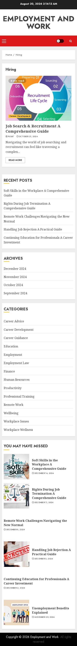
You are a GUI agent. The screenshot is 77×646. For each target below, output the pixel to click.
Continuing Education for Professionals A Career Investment (36, 581)
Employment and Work (38, 22)
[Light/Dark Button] (60, 41)
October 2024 (13, 285)
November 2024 (15, 277)
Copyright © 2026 (18, 637)
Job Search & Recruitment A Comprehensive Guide (33, 128)
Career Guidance (16, 338)
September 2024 (15, 293)
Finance (9, 371)
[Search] (70, 41)
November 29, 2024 (45, 617)
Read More (15, 160)
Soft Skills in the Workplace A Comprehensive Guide (49, 464)
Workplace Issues (16, 421)
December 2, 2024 (15, 588)
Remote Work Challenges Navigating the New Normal (35, 523)
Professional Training (19, 396)
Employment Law (16, 363)
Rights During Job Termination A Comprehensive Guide (27, 205)
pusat (11, 136)
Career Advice (14, 321)
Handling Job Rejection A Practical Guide (33, 229)
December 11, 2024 (44, 502)
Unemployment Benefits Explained (50, 610)
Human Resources (17, 380)
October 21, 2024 (28, 136)
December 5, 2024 (44, 559)
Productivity (12, 388)
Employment (13, 355)
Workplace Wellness (18, 430)
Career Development (20, 116)
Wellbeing (11, 413)
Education (11, 346)
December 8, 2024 (15, 529)
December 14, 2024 (44, 473)
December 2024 (15, 269)
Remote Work (13, 405)
